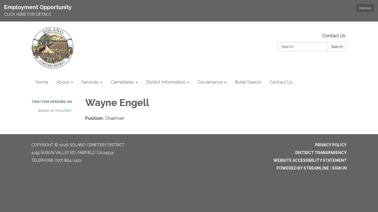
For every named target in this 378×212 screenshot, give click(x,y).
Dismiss (365, 8)
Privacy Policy (331, 145)
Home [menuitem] (41, 82)
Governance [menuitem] (210, 82)
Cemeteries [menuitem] (122, 82)
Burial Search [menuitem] (248, 82)
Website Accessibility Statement (310, 160)
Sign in (339, 168)
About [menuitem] (62, 82)
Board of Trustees (54, 111)
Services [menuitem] (90, 82)
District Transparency (321, 152)
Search (337, 46)
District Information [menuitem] (165, 82)
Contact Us (333, 35)
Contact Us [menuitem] (281, 82)
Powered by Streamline (302, 168)
